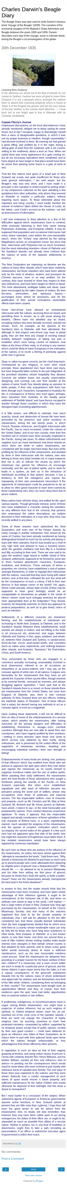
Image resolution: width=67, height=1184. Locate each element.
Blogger (39, 1181)
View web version (33, 1175)
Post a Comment (13, 1158)
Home (33, 1169)
